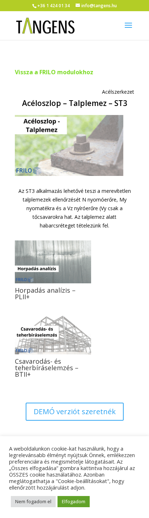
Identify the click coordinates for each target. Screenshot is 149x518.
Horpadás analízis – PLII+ (45, 293)
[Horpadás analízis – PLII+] (53, 261)
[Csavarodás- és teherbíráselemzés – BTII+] (53, 332)
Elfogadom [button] (73, 501)
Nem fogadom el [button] (33, 501)
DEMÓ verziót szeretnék (75, 411)
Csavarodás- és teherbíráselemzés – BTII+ (46, 367)
